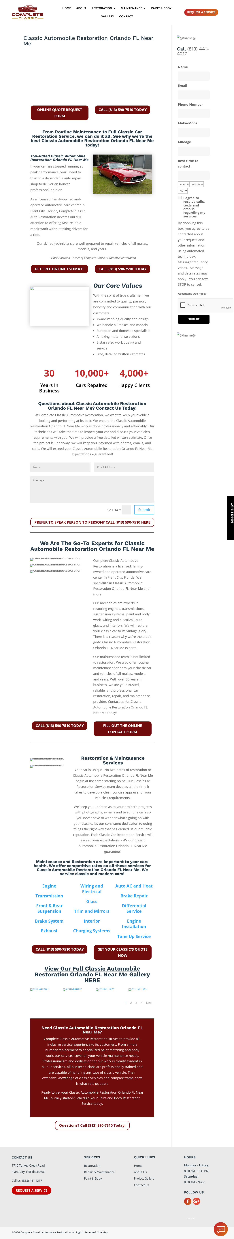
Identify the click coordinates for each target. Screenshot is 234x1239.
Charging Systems (91, 931)
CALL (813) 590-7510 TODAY (123, 109)
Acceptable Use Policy (192, 293)
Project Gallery (144, 1178)
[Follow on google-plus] (196, 1201)
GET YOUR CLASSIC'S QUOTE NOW (122, 952)
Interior (92, 921)
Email (182, 85)
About (81, 8)
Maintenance (131, 8)
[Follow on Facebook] (187, 1201)
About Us (140, 1172)
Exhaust (49, 931)
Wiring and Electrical (91, 888)
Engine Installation (134, 924)
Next (149, 1003)
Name (183, 67)
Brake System (49, 921)
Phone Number (190, 104)
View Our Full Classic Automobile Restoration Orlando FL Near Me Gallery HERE (92, 974)
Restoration (101, 8)
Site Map (190, 1218)
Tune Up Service (134, 936)
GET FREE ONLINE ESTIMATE (59, 268)
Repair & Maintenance (99, 1172)
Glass (91, 901)
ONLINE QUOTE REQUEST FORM (59, 112)
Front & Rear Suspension (49, 908)
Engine (49, 886)
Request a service (31, 1190)
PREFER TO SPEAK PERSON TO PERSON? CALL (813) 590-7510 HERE (92, 522)
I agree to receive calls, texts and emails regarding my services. (194, 207)
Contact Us (141, 1185)
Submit (144, 509)
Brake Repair (134, 896)
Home (66, 8)
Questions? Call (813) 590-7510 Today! (92, 1125)
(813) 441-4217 (193, 51)
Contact (126, 16)
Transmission (49, 896)
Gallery (107, 16)
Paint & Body (161, 8)
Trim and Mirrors (91, 911)
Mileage (184, 142)
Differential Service (134, 908)
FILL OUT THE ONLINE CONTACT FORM (122, 728)
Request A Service (201, 12)
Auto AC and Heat (134, 886)
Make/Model (188, 123)
